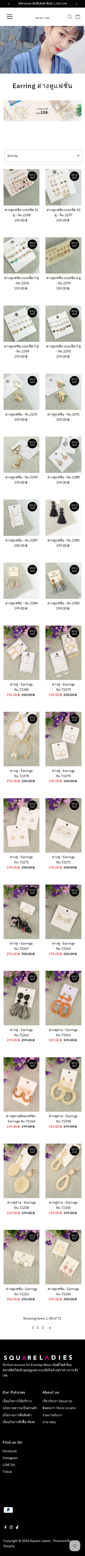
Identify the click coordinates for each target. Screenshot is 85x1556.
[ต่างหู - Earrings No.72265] (63, 912)
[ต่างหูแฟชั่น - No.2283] (63, 580)
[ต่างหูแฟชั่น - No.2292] (22, 392)
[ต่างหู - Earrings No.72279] (63, 652)
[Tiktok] (17, 1527)
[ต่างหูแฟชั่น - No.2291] (63, 392)
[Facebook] (5, 1527)
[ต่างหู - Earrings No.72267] (22, 912)
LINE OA (9, 1465)
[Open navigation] (12, 17)
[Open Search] (70, 17)
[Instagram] (11, 1527)
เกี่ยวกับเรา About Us (57, 1401)
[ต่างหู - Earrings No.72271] (63, 825)
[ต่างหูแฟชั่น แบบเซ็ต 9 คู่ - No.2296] (22, 255)
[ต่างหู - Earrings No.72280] (22, 652)
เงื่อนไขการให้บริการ (17, 1401)
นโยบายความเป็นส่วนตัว (20, 1408)
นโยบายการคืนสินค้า (17, 1415)
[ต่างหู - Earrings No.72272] (22, 825)
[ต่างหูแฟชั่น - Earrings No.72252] (22, 1257)
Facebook (10, 1451)
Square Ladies (40, 1541)
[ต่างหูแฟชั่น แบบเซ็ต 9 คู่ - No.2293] (63, 323)
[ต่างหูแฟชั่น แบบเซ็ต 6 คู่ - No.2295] (63, 255)
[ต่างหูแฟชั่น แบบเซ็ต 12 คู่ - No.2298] (22, 187)
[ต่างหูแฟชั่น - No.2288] (63, 454)
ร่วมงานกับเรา (52, 1415)
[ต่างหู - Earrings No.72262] (22, 998)
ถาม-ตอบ (49, 1422)
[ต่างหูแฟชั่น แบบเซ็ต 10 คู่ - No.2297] (63, 187)
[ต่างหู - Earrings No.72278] (22, 739)
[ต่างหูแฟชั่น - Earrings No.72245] (63, 1257)
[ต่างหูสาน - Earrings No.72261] (63, 998)
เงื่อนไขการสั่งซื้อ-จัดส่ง (19, 1422)
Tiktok (7, 1472)
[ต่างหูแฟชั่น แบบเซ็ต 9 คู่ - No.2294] (22, 323)
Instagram (10, 1458)
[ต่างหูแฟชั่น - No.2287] (22, 518)
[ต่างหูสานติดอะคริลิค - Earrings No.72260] (22, 1084)
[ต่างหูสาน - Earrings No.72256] (63, 1171)
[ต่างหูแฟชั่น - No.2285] (63, 518)
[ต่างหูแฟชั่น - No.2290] (22, 454)
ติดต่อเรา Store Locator (59, 1408)
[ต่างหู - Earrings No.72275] (63, 739)
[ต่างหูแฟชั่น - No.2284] (22, 580)
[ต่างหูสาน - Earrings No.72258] (63, 1084)
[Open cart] (78, 16)
